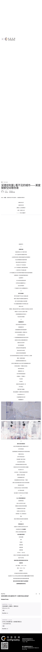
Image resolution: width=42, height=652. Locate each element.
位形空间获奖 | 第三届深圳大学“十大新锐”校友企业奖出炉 (15, 596)
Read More (4, 613)
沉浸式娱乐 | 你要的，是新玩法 (10, 606)
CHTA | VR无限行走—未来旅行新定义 (12, 621)
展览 (2, 182)
